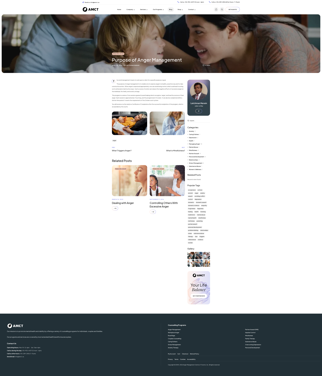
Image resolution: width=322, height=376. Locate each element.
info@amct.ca (94, 2)
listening (203, 211)
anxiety (202, 193)
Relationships (194, 160)
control (190, 199)
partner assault (192, 224)
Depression (193, 137)
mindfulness (202, 218)
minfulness (191, 221)
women (190, 242)
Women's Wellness (196, 169)
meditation (191, 215)
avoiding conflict (200, 196)
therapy (190, 236)
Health (191, 141)
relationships (204, 230)
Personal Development (197, 157)
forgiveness (191, 208)
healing (190, 211)
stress (190, 233)
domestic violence (193, 205)
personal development (195, 227)
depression (198, 199)
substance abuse (199, 233)
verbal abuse (192, 239)
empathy (204, 205)
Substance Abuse (195, 166)
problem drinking (193, 230)
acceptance (192, 190)
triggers (201, 236)
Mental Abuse (194, 147)
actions (200, 190)
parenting (200, 221)
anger (114, 140)
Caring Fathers (194, 134)
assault (190, 196)
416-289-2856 (220, 2)
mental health (192, 218)
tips (196, 236)
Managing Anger (118, 54)
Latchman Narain (132, 65)
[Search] (188, 121)
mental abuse (201, 215)
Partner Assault (195, 153)
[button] (216, 9)
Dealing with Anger (123, 203)
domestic (191, 202)
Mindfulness (194, 150)
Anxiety (192, 131)
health (196, 211)
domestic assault (201, 202)
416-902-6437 (189, 2)
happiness (200, 208)
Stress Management (196, 163)
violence (200, 239)
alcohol (190, 193)
